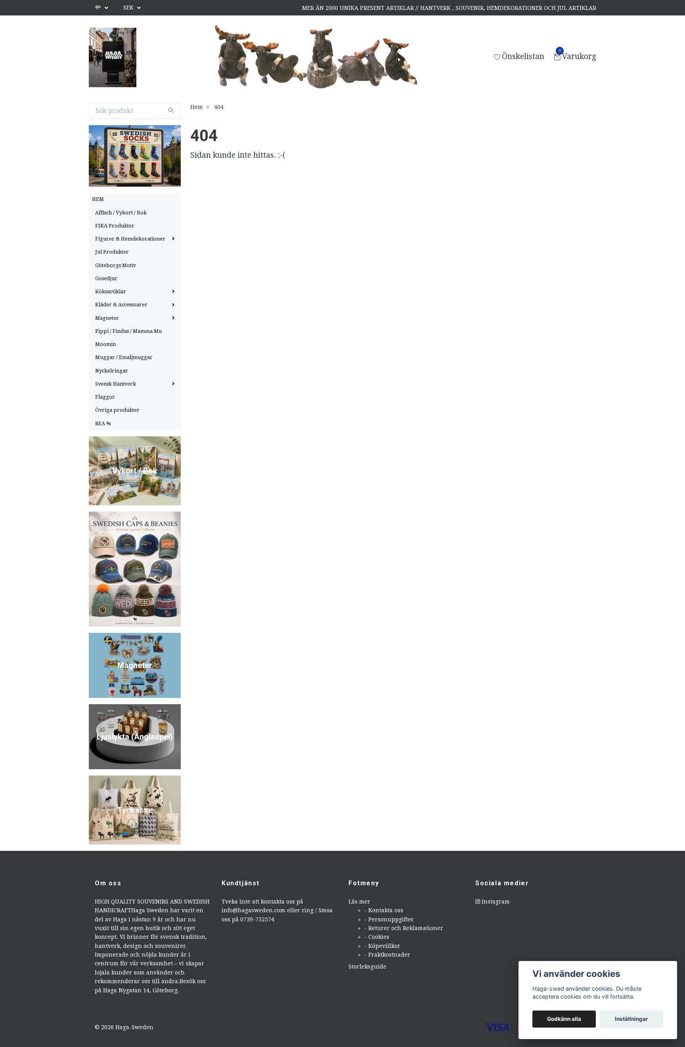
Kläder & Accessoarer (121, 305)
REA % (103, 423)
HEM (98, 199)
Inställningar (631, 1019)
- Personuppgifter (389, 919)
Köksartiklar (110, 291)
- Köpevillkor (382, 946)
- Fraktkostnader (387, 954)
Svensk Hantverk (115, 384)
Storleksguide (367, 966)
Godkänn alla (564, 1019)
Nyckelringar (111, 371)
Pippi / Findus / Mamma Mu (128, 331)
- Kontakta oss (383, 910)
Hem (196, 107)
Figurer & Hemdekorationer (130, 239)
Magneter (107, 318)
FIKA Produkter (114, 226)
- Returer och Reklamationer (403, 928)
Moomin (105, 344)
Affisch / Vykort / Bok (121, 213)
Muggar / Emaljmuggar (124, 357)
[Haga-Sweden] (112, 57)
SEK (129, 7)
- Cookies (376, 937)
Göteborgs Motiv (115, 265)
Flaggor (105, 397)
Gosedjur (106, 278)
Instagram (495, 901)
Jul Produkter (112, 252)
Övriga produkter (117, 410)
